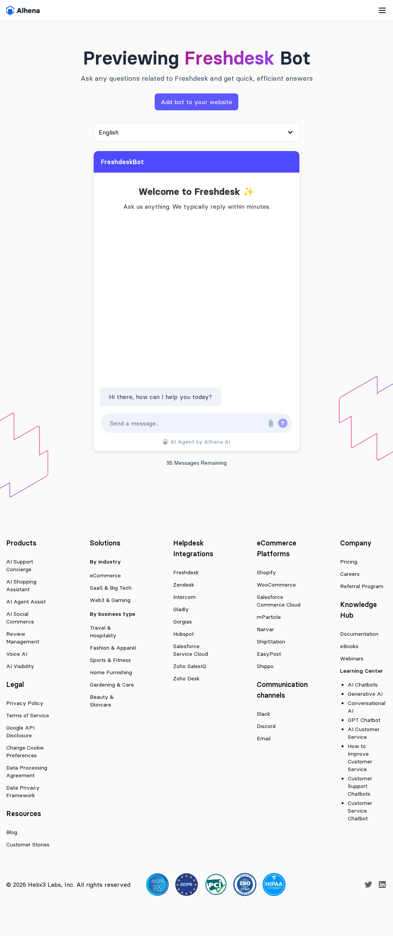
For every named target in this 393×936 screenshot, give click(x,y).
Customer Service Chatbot (360, 811)
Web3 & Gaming (110, 600)
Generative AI (365, 693)
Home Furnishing (111, 672)
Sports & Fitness (110, 660)
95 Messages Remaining (197, 463)
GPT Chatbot (364, 720)
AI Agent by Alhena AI (200, 441)
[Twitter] (368, 884)
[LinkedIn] (382, 884)
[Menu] (213, 10)
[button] (270, 423)
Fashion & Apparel (113, 647)
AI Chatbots (363, 684)
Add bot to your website (196, 102)
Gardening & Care (112, 684)
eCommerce (105, 575)
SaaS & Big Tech (111, 587)
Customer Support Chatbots (360, 786)
